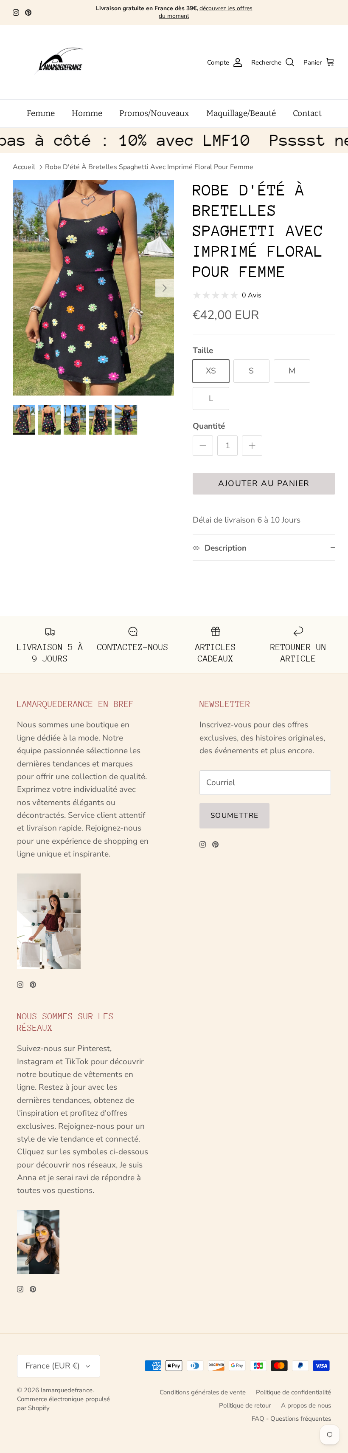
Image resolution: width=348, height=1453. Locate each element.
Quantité (209, 426)
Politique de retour (245, 1405)
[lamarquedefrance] (66, 62)
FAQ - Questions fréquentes (291, 1418)
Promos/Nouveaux (154, 113)
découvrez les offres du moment (206, 12)
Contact (307, 113)
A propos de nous (306, 1405)
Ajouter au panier (264, 483)
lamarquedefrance (67, 1390)
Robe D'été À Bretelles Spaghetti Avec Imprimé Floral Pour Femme (149, 167)
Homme (87, 113)
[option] (93, 287)
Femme (41, 113)
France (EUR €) (52, 1365)
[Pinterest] (28, 12)
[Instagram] (16, 12)
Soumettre (234, 815)
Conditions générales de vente (203, 1392)
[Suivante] (164, 288)
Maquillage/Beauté (241, 113)
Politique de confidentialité (293, 1392)
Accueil (24, 167)
